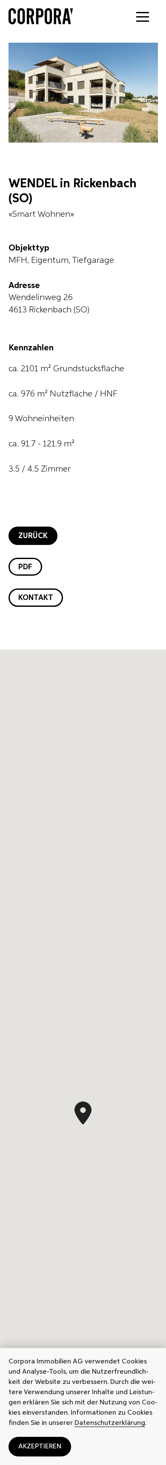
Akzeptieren (39, 1446)
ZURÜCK (33, 536)
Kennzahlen (31, 348)
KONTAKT (35, 598)
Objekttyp (29, 248)
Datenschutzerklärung (109, 1423)
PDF (25, 567)
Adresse (24, 285)
